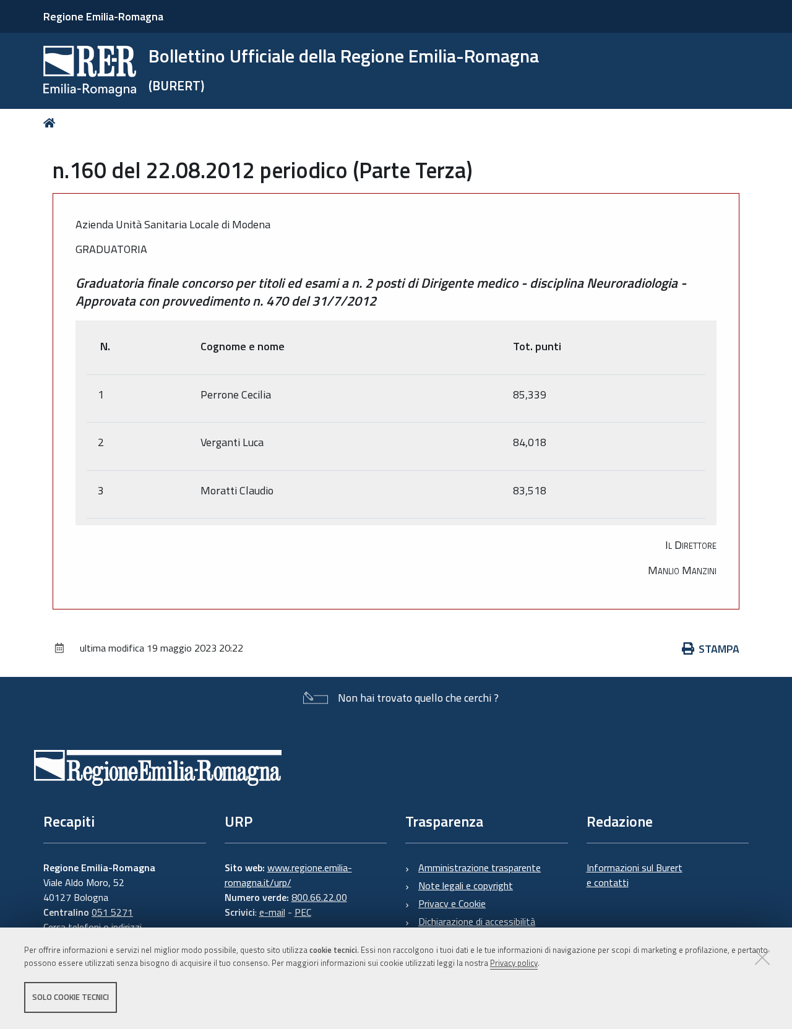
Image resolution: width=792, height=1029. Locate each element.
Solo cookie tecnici (70, 997)
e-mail (272, 912)
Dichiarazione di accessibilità (476, 921)
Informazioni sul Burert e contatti (634, 875)
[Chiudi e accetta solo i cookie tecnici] (762, 957)
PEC (303, 912)
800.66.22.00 (319, 897)
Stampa (719, 648)
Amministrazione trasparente (479, 867)
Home (51, 123)
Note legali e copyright (465, 885)
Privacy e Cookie (452, 903)
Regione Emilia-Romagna (103, 16)
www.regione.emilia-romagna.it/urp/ (288, 875)
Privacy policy (514, 963)
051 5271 (112, 912)
